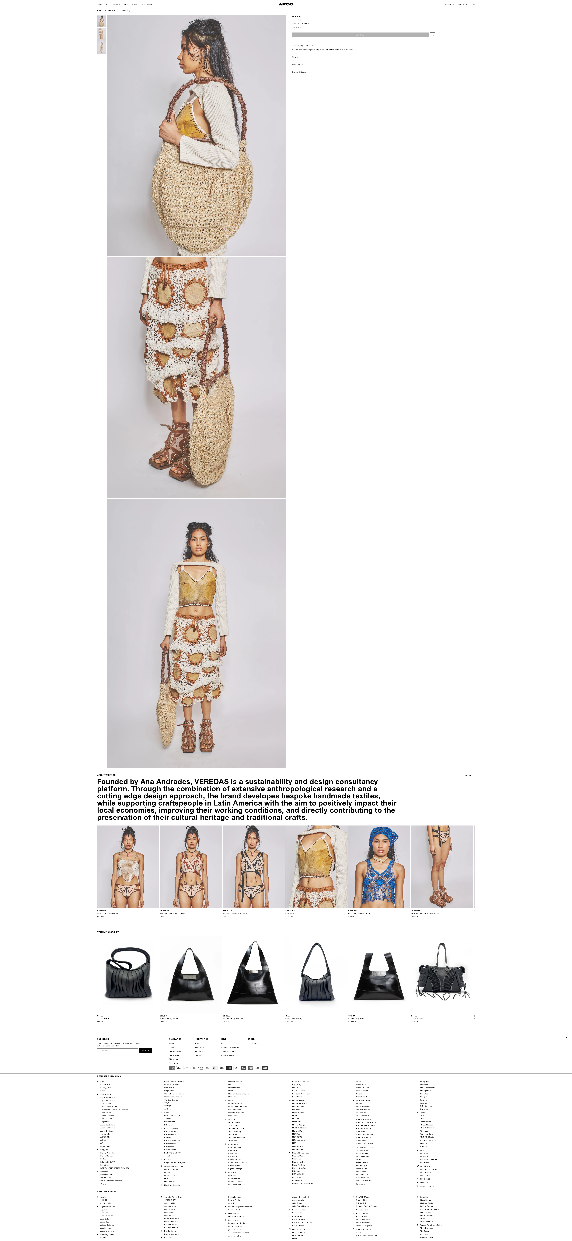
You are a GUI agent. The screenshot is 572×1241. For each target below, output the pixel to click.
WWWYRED (425, 1175)
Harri (230, 1091)
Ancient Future (107, 1119)
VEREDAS (112, 11)
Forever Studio (234, 1210)
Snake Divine (362, 1175)
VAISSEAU (424, 1156)
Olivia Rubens (362, 1088)
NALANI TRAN (362, 1197)
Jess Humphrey (235, 1236)
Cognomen (169, 1091)
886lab (103, 1091)
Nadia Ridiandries (300, 1153)
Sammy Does (362, 1150)
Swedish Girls (426, 1221)
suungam (424, 1103)
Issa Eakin (233, 1116)
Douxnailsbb (169, 1122)
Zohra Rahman (427, 1186)
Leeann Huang (235, 1181)
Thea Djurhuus (426, 1228)
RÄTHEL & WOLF (363, 1128)
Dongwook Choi (171, 1234)
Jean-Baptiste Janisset (238, 1233)
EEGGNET (169, 1238)
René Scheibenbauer (365, 1135)
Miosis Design (298, 1125)
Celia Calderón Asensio (111, 1181)
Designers (173, 1063)
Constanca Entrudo (173, 1097)
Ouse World (361, 1097)
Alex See (104, 1213)
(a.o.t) (102, 1197)
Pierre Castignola (364, 1226)
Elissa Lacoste (234, 1197)
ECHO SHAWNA (171, 1128)
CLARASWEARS (171, 1085)
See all (468, 775)
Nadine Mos (297, 1156)
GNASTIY (168, 1172)
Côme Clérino (170, 1224)
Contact (198, 1043)
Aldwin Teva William (109, 1106)
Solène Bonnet (426, 1206)
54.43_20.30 (106, 1088)
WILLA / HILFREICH (429, 1169)
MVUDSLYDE (298, 1146)
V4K (422, 1150)
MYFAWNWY (297, 1149)
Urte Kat (424, 1147)
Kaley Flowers (298, 1210)
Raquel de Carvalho (365, 1125)
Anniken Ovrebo (107, 1128)
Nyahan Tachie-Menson (303, 1183)
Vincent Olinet (426, 1238)
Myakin (295, 1238)
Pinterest (199, 1051)
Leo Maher (297, 1216)
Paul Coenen (362, 1213)
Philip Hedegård (363, 1219)
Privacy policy (227, 1055)
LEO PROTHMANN (236, 1184)
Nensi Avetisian (299, 1165)
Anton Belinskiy (107, 1131)
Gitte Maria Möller (236, 1216)
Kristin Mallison (235, 1166)
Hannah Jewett (235, 1082)
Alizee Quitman (107, 1116)
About (171, 1043)
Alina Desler (105, 1222)
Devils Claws (170, 1231)
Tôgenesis (424, 1131)
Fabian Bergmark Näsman (240, 1207)
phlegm (359, 1103)
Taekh (423, 1113)
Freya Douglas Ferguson (175, 1163)
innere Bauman (235, 1103)
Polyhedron (361, 1113)
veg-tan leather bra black (235, 913)
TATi (422, 1116)
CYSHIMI (168, 1109)
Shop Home (174, 1059)
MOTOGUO (297, 1137)
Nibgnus (296, 1171)
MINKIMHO (297, 1122)
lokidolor (296, 1088)
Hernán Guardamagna (238, 1094)
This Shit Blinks (427, 1128)
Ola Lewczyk (362, 1210)
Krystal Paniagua (236, 1169)
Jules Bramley (234, 1132)
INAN (230, 1101)
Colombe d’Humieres (174, 1094)
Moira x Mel (297, 1131)
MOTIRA (296, 1134)
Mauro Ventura (299, 1229)
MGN (294, 1116)
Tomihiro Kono (426, 1134)
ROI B (359, 1232)
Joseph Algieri (298, 1200)
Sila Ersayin (361, 1166)
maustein (296, 1110)
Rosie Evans (361, 1141)
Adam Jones (106, 1094)
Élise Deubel (170, 1144)
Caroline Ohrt (106, 1175)
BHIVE (103, 1159)
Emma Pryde (170, 1150)
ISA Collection (234, 1110)
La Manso (232, 1172)
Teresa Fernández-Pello (431, 1225)
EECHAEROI (170, 1135)
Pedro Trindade (363, 1101)
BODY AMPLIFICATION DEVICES (114, 1168)
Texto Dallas (425, 1122)
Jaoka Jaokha (234, 1125)
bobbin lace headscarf (359, 913)
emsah (167, 1156)
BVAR (103, 1238)
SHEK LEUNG (362, 1163)
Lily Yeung (297, 1085)
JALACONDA (234, 1122)
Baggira (104, 1150)
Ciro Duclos (169, 1209)
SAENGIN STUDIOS (364, 1147)
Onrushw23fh (362, 1091)
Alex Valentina (106, 1216)
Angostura (105, 1122)
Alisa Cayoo (105, 1113)
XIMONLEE (425, 1179)
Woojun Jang (426, 1172)
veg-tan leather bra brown (172, 913)
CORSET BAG (417, 1019)
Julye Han (232, 1141)
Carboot (104, 1172)
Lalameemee (234, 1178)
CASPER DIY (106, 1178)
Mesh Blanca (298, 1113)
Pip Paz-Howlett (363, 1110)
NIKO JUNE (361, 1203)
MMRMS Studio (299, 1128)
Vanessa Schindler (428, 1159)
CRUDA (167, 1106)
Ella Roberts (169, 1147)
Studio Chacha (427, 1215)
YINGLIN (424, 1183)
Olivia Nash (361, 1085)
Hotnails (232, 1097)
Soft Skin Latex (362, 1178)
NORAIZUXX (298, 1174)
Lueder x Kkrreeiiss (301, 1094)
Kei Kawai (232, 1156)
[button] (100, 4)
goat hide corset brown (108, 913)
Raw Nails (360, 1132)
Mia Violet (296, 1119)
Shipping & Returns (230, 1047)
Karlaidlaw (233, 1144)
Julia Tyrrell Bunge (236, 1137)
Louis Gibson (298, 1226)
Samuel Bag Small (356, 1019)
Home (99, 11)
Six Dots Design (427, 1203)
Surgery (423, 1100)
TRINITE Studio (427, 1137)
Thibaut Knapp (426, 1125)
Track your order (228, 1051)
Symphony (425, 1109)
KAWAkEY (232, 1153)
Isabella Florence (236, 1113)
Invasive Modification (238, 1106)
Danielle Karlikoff (172, 1116)
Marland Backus (299, 1103)
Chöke (103, 1184)
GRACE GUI (169, 1175)
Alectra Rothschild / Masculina (114, 1110)
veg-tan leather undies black (425, 913)
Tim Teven (424, 1231)
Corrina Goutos (171, 1100)
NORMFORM (298, 1177)
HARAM (231, 1085)
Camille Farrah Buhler (174, 1197)
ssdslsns (424, 1085)
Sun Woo (424, 1094)
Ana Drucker (106, 1228)
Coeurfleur (169, 1088)
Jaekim (231, 1119)
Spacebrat (360, 1184)
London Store (175, 1051)
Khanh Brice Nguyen (237, 1163)
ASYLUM (104, 1140)
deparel (167, 1119)
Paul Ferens (361, 1216)
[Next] (156, 867)
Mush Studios (298, 1235)
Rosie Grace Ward (364, 1144)
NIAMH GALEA (299, 1168)
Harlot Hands (234, 1088)
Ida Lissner (233, 1220)
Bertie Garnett (106, 1156)
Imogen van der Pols (237, 1223)
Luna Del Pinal (298, 1097)
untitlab (423, 1144)
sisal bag (126, 11)
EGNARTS (169, 1137)
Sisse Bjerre (361, 1169)
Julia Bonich (234, 1135)
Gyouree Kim (170, 1181)
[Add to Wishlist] (432, 35)
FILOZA (167, 1159)
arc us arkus (105, 1134)
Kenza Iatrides (234, 1159)
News (171, 1047)
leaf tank (289, 913)
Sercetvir (424, 1197)
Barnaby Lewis (107, 1235)
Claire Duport (170, 1212)
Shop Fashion (175, 1055)
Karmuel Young (235, 1147)
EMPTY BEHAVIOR (172, 1153)
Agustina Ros (106, 1101)
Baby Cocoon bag (293, 1019)
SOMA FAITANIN (363, 1181)
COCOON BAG (104, 1019)
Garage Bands (171, 1169)
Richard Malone (363, 1137)
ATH (102, 1143)
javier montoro (234, 1230)
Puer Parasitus (362, 1116)
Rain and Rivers (363, 1119)
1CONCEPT (105, 1085)
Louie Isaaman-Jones (302, 1222)
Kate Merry (297, 1213)
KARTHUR (233, 1150)
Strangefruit (425, 1091)
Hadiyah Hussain (172, 1185)
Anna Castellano (107, 1125)
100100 (103, 1082)
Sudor (423, 1218)
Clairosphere (170, 1215)
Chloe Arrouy (170, 1206)
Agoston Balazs (107, 1097)
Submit (145, 1051)
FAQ (223, 1043)
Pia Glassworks (363, 1106)
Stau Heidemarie (427, 1088)
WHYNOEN (425, 1166)
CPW (166, 1103)
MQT (294, 1143)
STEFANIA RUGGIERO (430, 1209)
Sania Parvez (362, 1153)
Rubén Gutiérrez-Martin (366, 1235)
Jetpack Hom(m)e (236, 1128)
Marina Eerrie (298, 1101)
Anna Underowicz (108, 1231)
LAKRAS (232, 1175)
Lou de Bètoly (298, 1091)
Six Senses (361, 1172)
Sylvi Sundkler (426, 1106)
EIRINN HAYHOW (172, 1141)
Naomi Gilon (298, 1159)
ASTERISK (105, 1137)
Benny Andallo (107, 1153)
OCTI (358, 1082)
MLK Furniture (298, 1232)
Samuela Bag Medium (233, 1019)
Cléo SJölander (171, 1221)
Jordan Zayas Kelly (301, 1197)
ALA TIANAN (106, 1103)
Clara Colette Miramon (174, 1082)
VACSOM (424, 1153)
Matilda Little (298, 1106)
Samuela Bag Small (169, 1019)
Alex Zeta (104, 1219)
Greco (167, 1178)
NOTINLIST (297, 1180)
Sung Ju (424, 1097)
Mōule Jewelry (298, 1140)
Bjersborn (104, 1165)
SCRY (358, 1159)
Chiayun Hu (169, 1203)
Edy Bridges (170, 1132)
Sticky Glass (425, 1212)
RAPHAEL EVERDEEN (366, 1122)
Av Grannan (105, 1146)
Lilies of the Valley (300, 1082)
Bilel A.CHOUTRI (108, 1162)
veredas (296, 16)
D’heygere (169, 1125)
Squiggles (424, 1082)
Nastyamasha (298, 1162)
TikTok (198, 1055)
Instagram (199, 1047)
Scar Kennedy (362, 1156)
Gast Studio (233, 1213)
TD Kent (423, 1119)
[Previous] (99, 867)
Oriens (359, 1094)
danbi (167, 1113)
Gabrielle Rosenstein (173, 1166)
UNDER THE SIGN (428, 1141)
